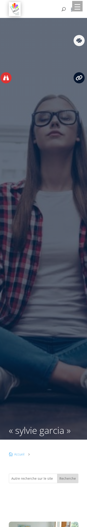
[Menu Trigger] (77, 6)
